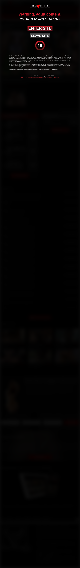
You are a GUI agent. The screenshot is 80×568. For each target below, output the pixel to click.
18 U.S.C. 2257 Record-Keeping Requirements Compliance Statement (40, 77)
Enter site (40, 28)
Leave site (40, 36)
